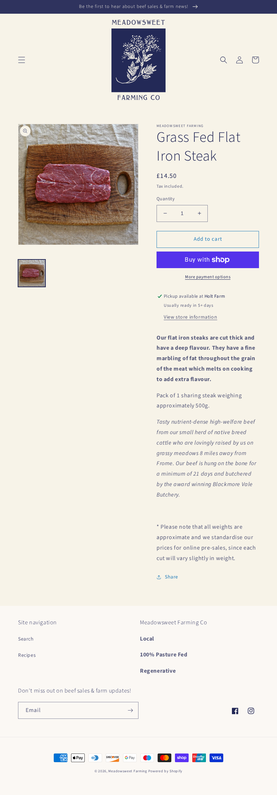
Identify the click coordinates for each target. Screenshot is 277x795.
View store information (190, 317)
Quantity (166, 199)
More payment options (207, 277)
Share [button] (171, 577)
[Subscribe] (130, 710)
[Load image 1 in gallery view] (31, 273)
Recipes (27, 655)
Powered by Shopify (165, 771)
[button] (22, 60)
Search (26, 639)
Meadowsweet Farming (127, 771)
